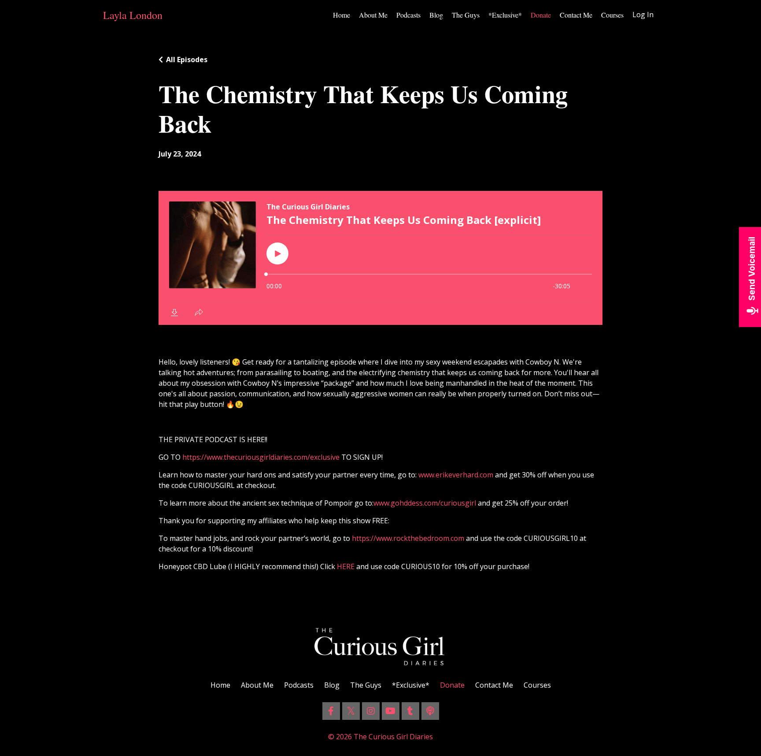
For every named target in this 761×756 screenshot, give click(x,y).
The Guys (466, 14)
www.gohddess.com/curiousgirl (424, 503)
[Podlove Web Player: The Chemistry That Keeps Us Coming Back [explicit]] (380, 258)
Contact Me (576, 14)
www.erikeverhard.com (455, 475)
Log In (643, 14)
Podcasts (408, 14)
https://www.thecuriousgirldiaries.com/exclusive (261, 457)
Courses (612, 14)
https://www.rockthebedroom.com (408, 538)
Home (341, 14)
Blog (436, 14)
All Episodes (186, 59)
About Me (373, 14)
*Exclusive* (505, 14)
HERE (345, 566)
